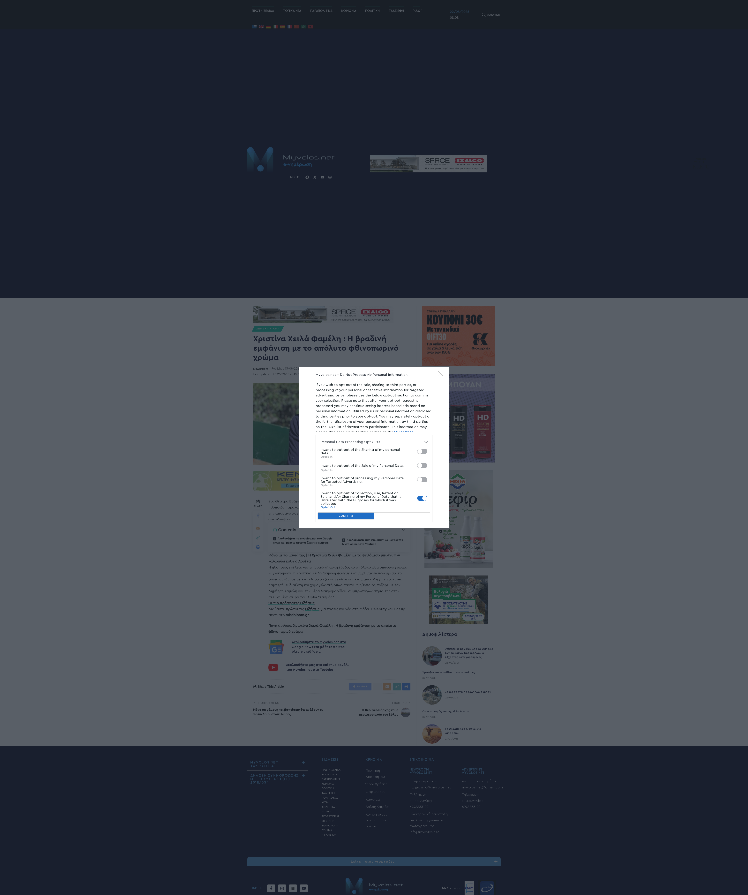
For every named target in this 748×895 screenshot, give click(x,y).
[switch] (422, 451)
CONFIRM (346, 515)
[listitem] (374, 442)
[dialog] (374, 447)
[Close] (441, 374)
